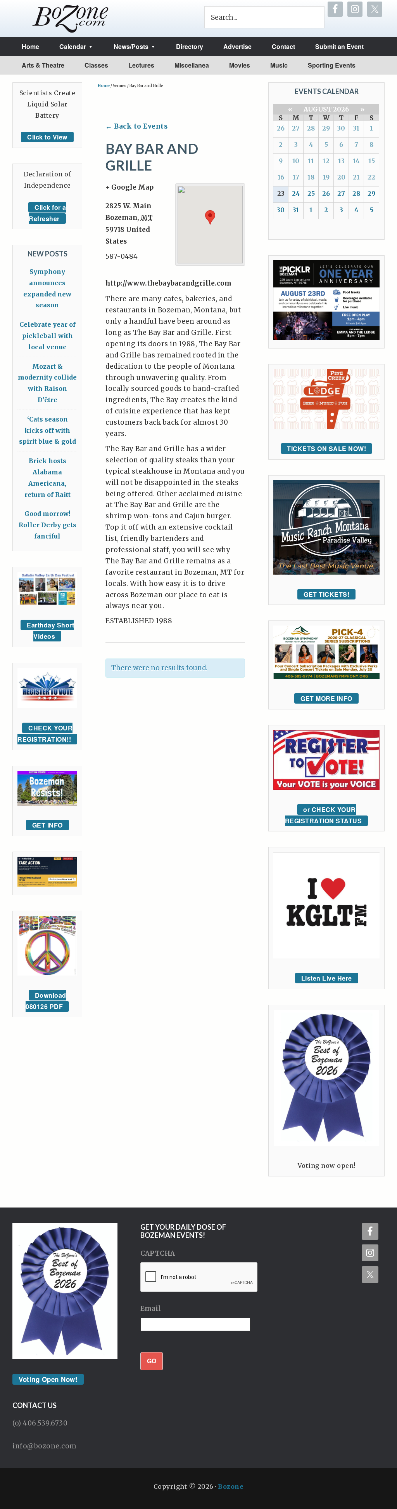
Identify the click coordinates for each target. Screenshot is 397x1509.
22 (371, 177)
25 (311, 193)
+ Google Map (129, 187)
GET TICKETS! (326, 594)
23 (281, 193)
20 (341, 177)
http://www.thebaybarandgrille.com (168, 283)
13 (341, 161)
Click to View (47, 136)
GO (151, 1360)
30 (341, 128)
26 (281, 128)
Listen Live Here (326, 978)
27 (296, 128)
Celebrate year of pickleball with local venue (47, 336)
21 (356, 177)
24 (296, 193)
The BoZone (70, 18)
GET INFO (47, 825)
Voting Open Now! (48, 1379)
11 (311, 161)
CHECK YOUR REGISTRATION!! (44, 733)
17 (296, 177)
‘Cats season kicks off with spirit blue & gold (47, 430)
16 (281, 177)
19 (326, 177)
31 (356, 128)
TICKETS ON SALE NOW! (326, 448)
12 (326, 161)
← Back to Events (136, 126)
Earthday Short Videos (50, 630)
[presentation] (199, 1277)
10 (295, 161)
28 (311, 128)
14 (356, 161)
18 (310, 177)
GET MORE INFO (326, 698)
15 (371, 161)
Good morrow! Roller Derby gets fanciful (47, 525)
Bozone (230, 1486)
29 (326, 128)
